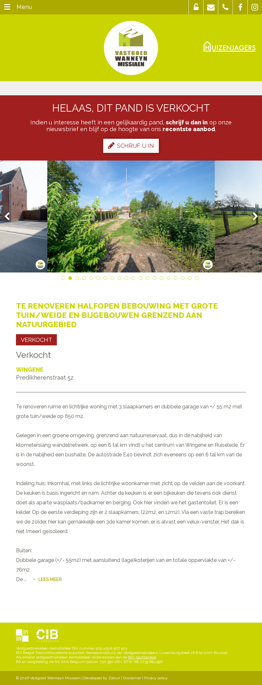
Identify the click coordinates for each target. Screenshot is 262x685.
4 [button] (85, 279)
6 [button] (99, 279)
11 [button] (134, 279)
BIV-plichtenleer (142, 657)
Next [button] (252, 217)
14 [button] (155, 279)
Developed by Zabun (101, 678)
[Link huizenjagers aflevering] (230, 46)
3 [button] (78, 279)
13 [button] (148, 279)
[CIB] (47, 636)
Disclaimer (132, 678)
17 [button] (177, 279)
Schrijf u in (135, 145)
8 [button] (113, 279)
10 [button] (127, 279)
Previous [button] (10, 217)
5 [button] (92, 279)
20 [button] (198, 279)
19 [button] (191, 279)
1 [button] (64, 279)
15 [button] (163, 279)
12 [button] (141, 279)
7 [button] (106, 279)
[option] (131, 216)
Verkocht (36, 339)
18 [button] (184, 279)
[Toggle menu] (7, 7)
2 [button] (71, 279)
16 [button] (170, 279)
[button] (196, 7)
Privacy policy (156, 678)
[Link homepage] (131, 48)
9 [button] (120, 279)
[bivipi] (22, 636)
